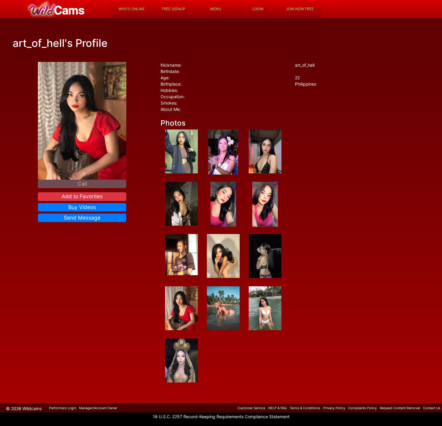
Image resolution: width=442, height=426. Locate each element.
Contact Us (431, 408)
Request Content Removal (400, 408)
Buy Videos (82, 207)
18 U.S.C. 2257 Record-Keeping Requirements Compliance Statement (221, 416)
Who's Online (131, 9)
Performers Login (62, 408)
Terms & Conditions (305, 408)
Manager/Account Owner (98, 408)
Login (257, 9)
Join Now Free (300, 9)
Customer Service (251, 408)
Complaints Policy (362, 408)
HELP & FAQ (277, 408)
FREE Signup (173, 9)
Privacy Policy (334, 408)
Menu (215, 9)
